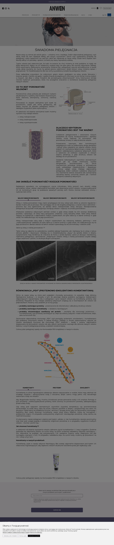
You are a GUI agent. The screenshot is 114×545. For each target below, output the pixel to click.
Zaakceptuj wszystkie (34, 535)
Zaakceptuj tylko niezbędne (10, 535)
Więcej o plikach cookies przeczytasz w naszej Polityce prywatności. (22, 532)
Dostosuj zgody (23, 535)
